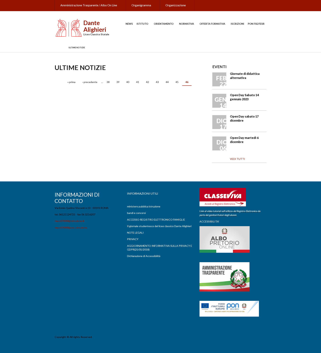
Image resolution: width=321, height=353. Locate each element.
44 (167, 82)
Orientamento (164, 23)
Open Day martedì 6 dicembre (244, 140)
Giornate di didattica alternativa (245, 75)
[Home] (68, 27)
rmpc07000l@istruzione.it (69, 220)
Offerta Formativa (212, 23)
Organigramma (141, 5)
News (129, 23)
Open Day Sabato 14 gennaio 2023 (244, 97)
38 (108, 82)
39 (117, 82)
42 (147, 82)
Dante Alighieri (94, 26)
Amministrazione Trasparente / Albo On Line (88, 5)
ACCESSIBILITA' (209, 221)
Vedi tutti (237, 158)
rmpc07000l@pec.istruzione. (71, 227)
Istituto (142, 23)
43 (157, 82)
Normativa (186, 23)
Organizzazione (176, 5)
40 (127, 82)
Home (60, 47)
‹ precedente (89, 82)
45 (177, 82)
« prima (71, 82)
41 (137, 82)
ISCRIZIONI (237, 23)
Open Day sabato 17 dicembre (244, 118)
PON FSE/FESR (256, 23)
